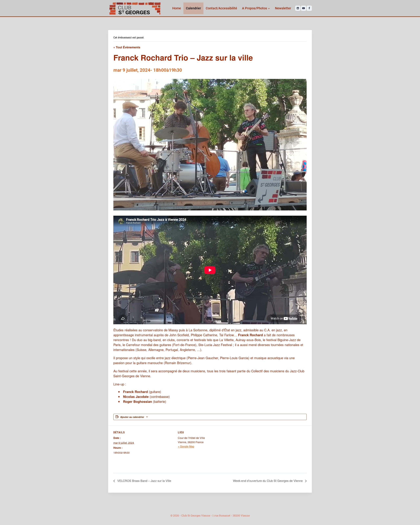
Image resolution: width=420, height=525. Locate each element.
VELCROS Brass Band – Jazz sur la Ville (143, 480)
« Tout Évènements (126, 47)
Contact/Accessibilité (221, 8)
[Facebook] (309, 8)
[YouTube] (303, 8)
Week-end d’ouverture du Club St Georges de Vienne (268, 480)
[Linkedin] (297, 8)
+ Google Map (186, 446)
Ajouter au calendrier (132, 417)
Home (176, 8)
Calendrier (193, 8)
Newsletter (283, 8)
